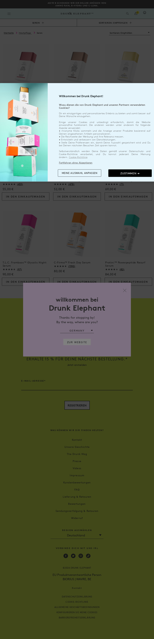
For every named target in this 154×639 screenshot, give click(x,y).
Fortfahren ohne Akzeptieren (76, 162)
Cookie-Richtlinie (78, 157)
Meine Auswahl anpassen (79, 172)
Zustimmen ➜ (130, 173)
